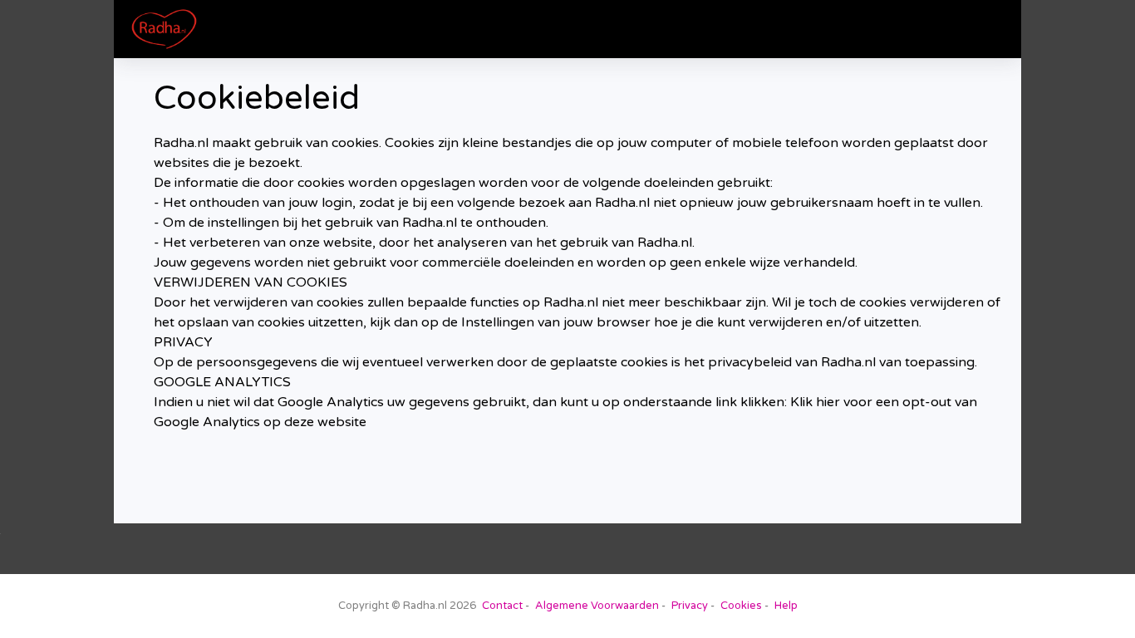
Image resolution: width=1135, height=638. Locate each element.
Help (786, 605)
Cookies (741, 605)
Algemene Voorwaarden (597, 605)
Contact (502, 605)
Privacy (689, 605)
